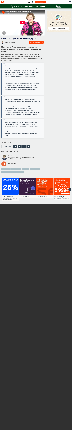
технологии (11, 163)
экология (25, 168)
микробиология (16, 168)
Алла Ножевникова (10, 42)
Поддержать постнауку (59, 28)
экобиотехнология (7, 171)
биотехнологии (35, 168)
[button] (69, 189)
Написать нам (7, 146)
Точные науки (18, 171)
